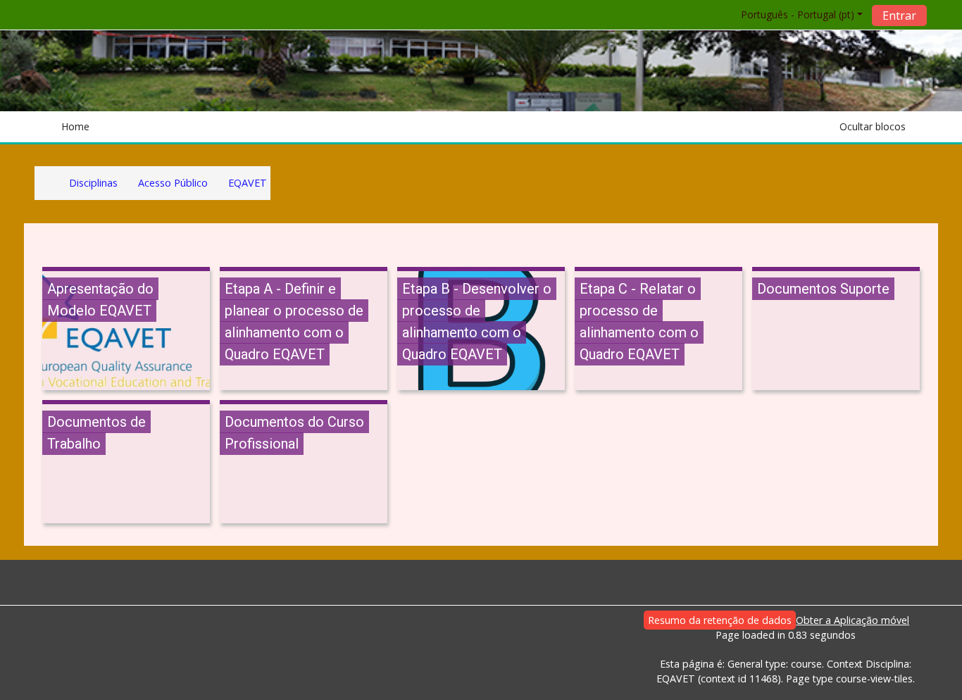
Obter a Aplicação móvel (852, 620)
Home (75, 126)
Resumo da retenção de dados (720, 620)
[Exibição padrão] (919, 126)
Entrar (899, 15)
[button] (794, 14)
